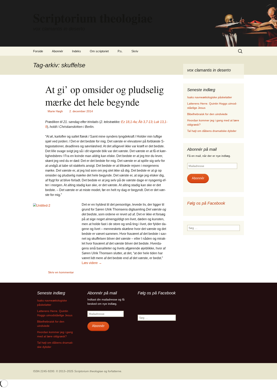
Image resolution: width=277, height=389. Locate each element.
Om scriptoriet (99, 51)
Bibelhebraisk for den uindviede (207, 114)
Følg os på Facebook (206, 203)
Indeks (76, 51)
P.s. (120, 51)
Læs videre (92, 263)
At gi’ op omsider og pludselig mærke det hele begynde (104, 95)
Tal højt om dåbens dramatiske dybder (211, 131)
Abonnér (57, 51)
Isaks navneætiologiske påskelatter (209, 97)
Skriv (134, 51)
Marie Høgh (55, 111)
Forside (38, 51)
